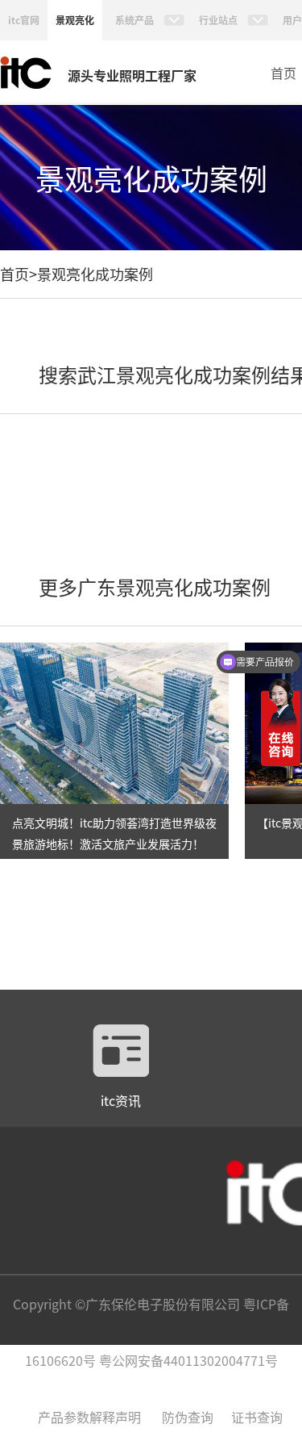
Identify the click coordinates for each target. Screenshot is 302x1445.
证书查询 (257, 1416)
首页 (283, 72)
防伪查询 (187, 1416)
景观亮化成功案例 (95, 273)
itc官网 (23, 20)
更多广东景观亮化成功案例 (155, 586)
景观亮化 (75, 20)
